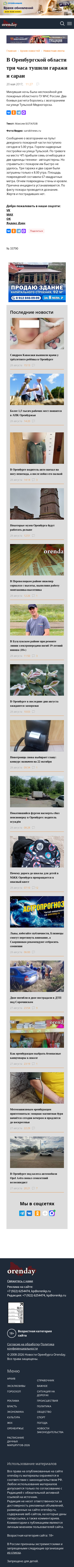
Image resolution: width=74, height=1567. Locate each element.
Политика (44, 1406)
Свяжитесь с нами (20, 1281)
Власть (12, 1406)
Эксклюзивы (16, 1386)
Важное (42, 1386)
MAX (9, 215)
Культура (13, 1417)
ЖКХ (9, 1422)
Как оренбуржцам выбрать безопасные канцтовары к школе (35, 1055)
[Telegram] (19, 112)
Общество (44, 1411)
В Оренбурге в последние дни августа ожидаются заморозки (34, 703)
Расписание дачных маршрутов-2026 (18, 1441)
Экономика (15, 1411)
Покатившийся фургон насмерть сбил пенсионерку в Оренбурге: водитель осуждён (34, 817)
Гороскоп (14, 1391)
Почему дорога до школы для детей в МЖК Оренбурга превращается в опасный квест (34, 877)
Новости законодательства (50, 1430)
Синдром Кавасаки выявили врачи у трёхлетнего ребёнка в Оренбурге (34, 357)
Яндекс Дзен (15, 223)
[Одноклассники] (13, 112)
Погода (42, 1422)
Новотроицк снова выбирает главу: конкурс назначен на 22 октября (33, 759)
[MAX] (24, 112)
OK (8, 219)
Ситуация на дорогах (46, 1393)
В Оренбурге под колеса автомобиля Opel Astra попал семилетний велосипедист (33, 1178)
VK (8, 210)
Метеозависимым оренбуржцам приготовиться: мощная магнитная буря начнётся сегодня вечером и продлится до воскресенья (36, 1115)
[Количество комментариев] (37, 365)
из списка (14, 1553)
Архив (11, 1378)
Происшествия (47, 1400)
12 (36, 887)
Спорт (41, 1417)
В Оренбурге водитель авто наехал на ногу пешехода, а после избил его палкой (36, 471)
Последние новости (31, 312)
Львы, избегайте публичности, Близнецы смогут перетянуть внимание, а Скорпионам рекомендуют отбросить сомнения (36, 939)
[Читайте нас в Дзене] (45, 1213)
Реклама (13, 1400)
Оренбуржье (15, 1428)
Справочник (45, 1380)
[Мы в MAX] (52, 1213)
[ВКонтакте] (8, 112)
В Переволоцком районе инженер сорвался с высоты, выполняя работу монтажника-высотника (34, 585)
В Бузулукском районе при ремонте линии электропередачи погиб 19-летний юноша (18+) (36, 645)
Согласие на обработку (23, 1344)
